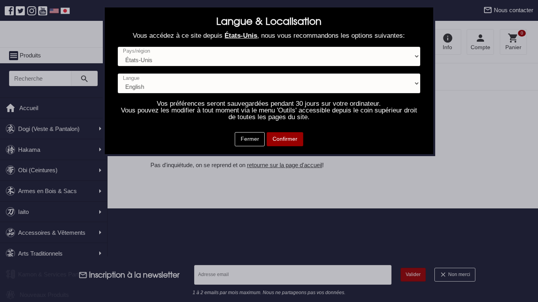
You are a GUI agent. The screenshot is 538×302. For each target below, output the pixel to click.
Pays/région (136, 51)
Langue (131, 78)
